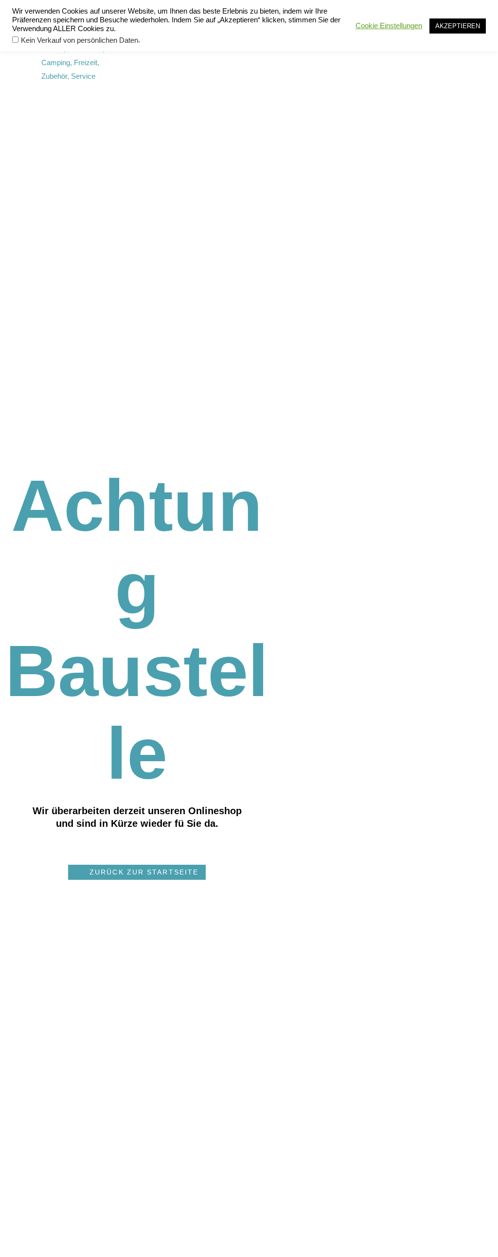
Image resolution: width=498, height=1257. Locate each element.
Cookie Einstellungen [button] (389, 26)
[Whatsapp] (310, 56)
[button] (137, 872)
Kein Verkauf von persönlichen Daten (79, 40)
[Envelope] (293, 56)
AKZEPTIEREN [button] (457, 26)
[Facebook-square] (275, 56)
